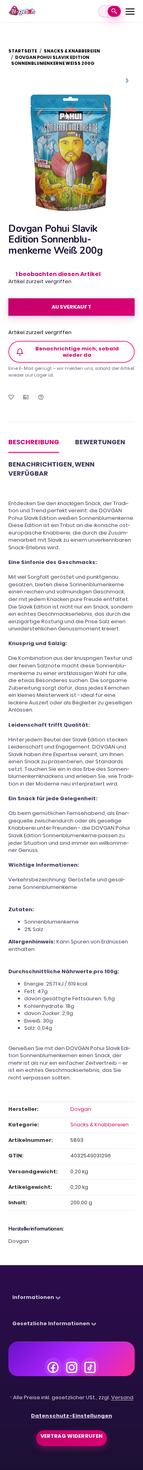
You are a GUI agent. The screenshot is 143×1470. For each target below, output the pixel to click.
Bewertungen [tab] (100, 442)
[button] (36, 1299)
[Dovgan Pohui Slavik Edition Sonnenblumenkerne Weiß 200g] (71, 152)
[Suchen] (114, 11)
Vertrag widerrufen (71, 1436)
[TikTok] (90, 1366)
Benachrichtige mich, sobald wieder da (77, 352)
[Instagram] (71, 1366)
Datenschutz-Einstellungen (71, 1415)
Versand (122, 1397)
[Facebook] (53, 1366)
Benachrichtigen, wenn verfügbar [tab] (51, 469)
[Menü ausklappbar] (130, 11)
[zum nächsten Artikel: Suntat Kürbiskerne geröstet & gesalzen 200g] (127, 80)
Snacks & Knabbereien (99, 1124)
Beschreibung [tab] (33, 442)
